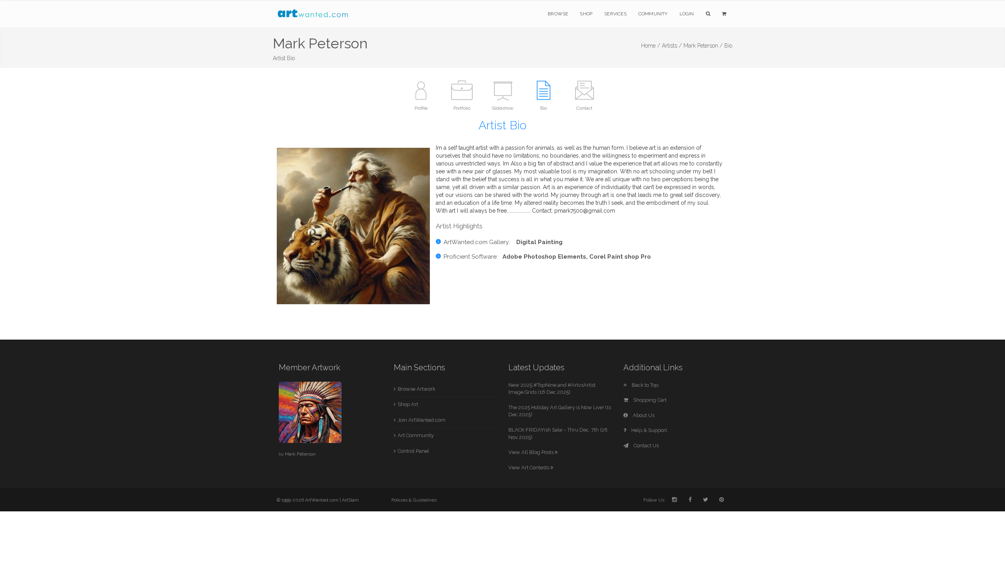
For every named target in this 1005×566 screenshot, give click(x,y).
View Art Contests (529, 467)
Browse (558, 14)
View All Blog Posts (531, 452)
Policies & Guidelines (414, 500)
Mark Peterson (300, 454)
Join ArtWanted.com (422, 420)
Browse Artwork (416, 389)
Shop (586, 14)
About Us (643, 415)
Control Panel (413, 451)
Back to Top (644, 385)
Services (615, 14)
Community (653, 14)
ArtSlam (350, 500)
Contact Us (645, 445)
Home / (650, 45)
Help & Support (648, 430)
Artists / (672, 45)
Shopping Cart (649, 400)
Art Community (416, 435)
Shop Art (408, 404)
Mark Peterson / (703, 45)
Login (687, 14)
